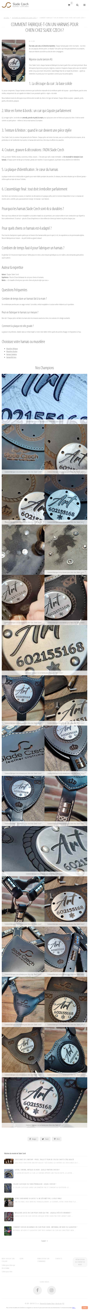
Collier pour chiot (7, 1271)
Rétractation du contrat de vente (80, 1262)
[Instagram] (51, 1290)
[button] (69, 5)
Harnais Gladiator (11, 354)
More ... (74, 1307)
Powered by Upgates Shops (47, 1303)
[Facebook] (37, 1290)
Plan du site (58, 1303)
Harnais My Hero (11, 357)
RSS (63, 1303)
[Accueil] (15, 5)
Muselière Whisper (12, 348)
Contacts (58, 1258)
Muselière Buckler (11, 351)
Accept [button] (84, 1307)
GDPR (21, 1258)
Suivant (43, 1241)
